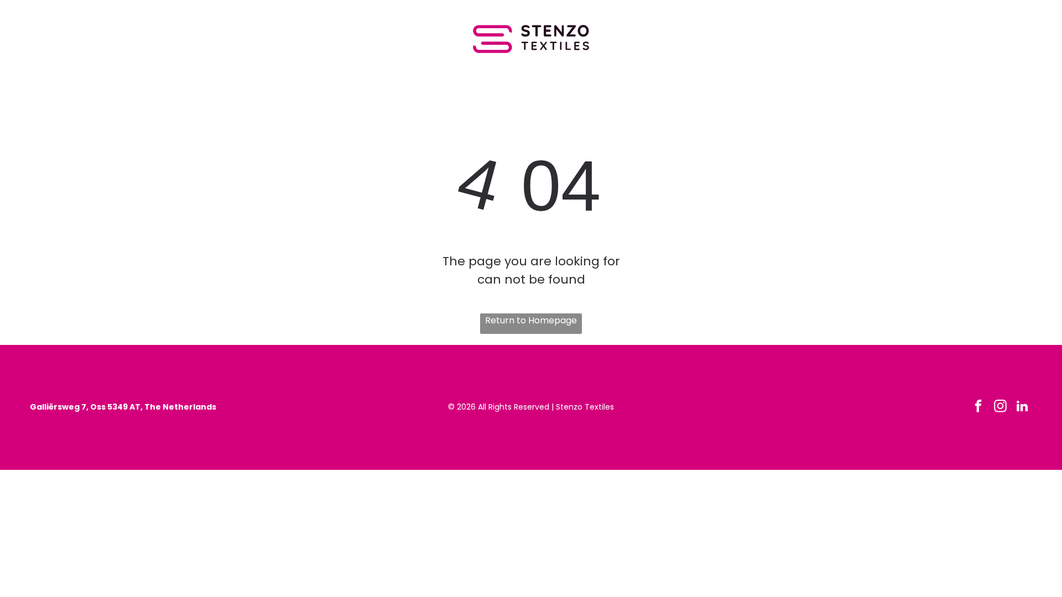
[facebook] (978, 407)
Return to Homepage (531, 320)
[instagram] (1000, 407)
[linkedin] (1022, 407)
